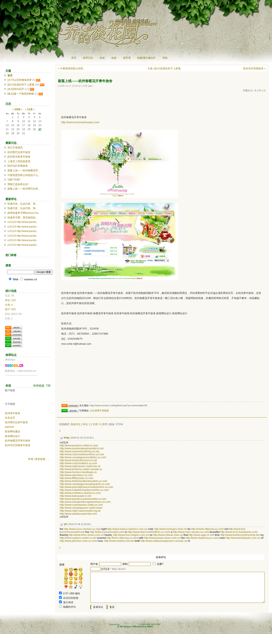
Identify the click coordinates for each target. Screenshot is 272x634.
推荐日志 (88, 57)
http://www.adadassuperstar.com (78, 513)
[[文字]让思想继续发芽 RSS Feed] (38, 79)
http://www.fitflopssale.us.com (76, 478)
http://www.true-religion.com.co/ (131, 534)
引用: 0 (96, 424)
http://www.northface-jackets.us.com (80, 493)
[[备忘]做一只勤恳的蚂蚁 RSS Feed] (40, 93)
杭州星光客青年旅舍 (18, 156)
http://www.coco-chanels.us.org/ (82, 529)
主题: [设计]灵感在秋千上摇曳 (164, 68)
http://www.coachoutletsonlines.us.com (82, 454)
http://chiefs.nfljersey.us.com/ (207, 529)
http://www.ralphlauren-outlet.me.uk (80, 466)
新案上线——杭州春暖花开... (23, 170)
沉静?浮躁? (14, 179)
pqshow (9, 426)
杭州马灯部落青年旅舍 (17, 445)
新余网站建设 (12, 431)
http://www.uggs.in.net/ (201, 534)
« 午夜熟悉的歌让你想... (71, 68)
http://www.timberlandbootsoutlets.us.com (83, 481)
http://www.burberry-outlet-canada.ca (81, 469)
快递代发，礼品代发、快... (22, 203)
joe (90, 86)
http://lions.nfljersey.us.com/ (122, 537)
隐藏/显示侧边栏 (146, 57)
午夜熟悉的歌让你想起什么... (23, 175)
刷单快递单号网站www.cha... (23, 212)
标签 (102, 57)
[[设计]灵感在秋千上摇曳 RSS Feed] (42, 84)
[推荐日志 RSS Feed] (13, 330)
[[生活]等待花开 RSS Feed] (32, 89)
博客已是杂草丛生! (17, 184)
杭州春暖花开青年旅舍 (17, 440)
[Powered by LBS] (13, 345)
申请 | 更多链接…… (39, 459)
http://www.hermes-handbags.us (78, 472)
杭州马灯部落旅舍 (17, 165)
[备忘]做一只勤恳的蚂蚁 (20, 93)
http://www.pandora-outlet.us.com (79, 445)
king (66, 437)
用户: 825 (10, 309)
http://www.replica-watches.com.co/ (127, 529)
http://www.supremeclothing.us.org (79, 451)
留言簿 (127, 57)
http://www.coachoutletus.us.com (78, 463)
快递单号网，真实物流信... (22, 217)
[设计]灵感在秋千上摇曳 (20, 84)
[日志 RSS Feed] (13, 327)
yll (65, 524)
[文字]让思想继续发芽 (19, 79)
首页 (73, 57)
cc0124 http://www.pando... (22, 222)
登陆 (164, 57)
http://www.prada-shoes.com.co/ (162, 537)
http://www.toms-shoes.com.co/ (86, 534)
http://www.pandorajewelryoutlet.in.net (81, 448)
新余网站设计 (12, 436)
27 (39, 129)
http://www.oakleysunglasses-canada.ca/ (164, 540)
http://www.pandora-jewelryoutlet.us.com (83, 498)
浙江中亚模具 (15, 147)
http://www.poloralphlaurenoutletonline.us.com (86, 487)
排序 (104, 424)
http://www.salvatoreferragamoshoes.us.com (85, 501)
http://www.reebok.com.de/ (119, 540)
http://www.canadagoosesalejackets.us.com (85, 484)
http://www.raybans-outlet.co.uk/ (78, 537)
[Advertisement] (134, 103)
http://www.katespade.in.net (75, 495)
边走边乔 (10, 417)
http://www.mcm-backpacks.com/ (239, 532)
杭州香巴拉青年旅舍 (18, 152)
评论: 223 (10, 300)
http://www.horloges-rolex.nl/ (170, 529)
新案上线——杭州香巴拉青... (23, 188)
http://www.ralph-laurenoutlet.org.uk (80, 510)
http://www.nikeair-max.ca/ (168, 534)
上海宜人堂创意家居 (18, 161)
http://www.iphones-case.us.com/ (78, 540)
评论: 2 (87, 424)
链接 (113, 57)
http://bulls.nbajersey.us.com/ (202, 537)
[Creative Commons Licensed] (13, 341)
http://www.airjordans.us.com (76, 475)
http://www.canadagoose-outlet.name (81, 507)
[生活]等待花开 (15, 89)
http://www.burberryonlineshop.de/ (240, 534)
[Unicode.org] (13, 338)
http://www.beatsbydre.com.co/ (243, 537)
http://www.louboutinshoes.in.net (78, 460)
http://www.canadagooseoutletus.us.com (83, 457)
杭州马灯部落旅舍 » (254, 68)
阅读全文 (76, 424)
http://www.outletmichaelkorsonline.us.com (84, 490)
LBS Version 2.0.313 (129, 624)
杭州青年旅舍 (12, 413)
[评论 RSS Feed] (13, 334)
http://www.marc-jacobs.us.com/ (191, 532)
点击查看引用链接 (99, 410)
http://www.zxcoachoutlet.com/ (107, 532)
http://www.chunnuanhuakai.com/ (80, 122)
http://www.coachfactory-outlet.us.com (81, 504)
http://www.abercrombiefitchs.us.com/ (149, 532)
